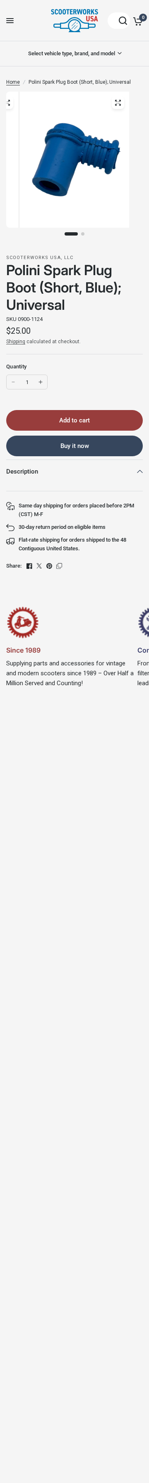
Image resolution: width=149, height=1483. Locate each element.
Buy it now (74, 446)
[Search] (119, 20)
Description (22, 471)
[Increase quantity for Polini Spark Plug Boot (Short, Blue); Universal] (40, 382)
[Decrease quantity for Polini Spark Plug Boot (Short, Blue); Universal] (13, 382)
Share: (14, 566)
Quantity (16, 366)
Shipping (15, 341)
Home (13, 82)
